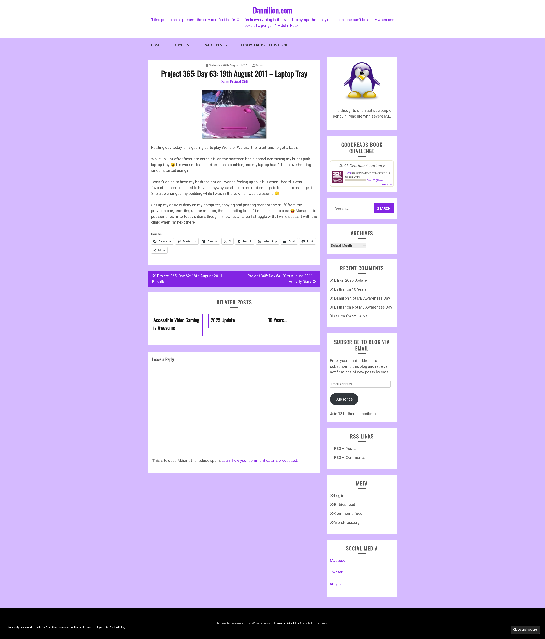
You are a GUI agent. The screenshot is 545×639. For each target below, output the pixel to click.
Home (156, 45)
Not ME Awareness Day (370, 298)
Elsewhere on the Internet (265, 45)
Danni (259, 65)
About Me (183, 45)
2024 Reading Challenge (362, 165)
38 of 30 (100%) (375, 180)
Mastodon (338, 560)
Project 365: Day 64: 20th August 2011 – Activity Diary (282, 279)
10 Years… (360, 289)
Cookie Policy (117, 627)
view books (387, 184)
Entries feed (344, 504)
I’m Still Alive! (357, 316)
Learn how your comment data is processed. (260, 460)
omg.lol (336, 583)
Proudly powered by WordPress (243, 623)
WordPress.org (347, 522)
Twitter (336, 572)
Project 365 (239, 82)
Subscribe (344, 399)
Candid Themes (313, 623)
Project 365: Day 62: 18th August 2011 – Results (189, 279)
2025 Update (356, 280)
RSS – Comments (349, 457)
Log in (339, 495)
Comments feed (348, 513)
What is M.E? (216, 45)
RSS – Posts (345, 448)
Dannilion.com (272, 10)
